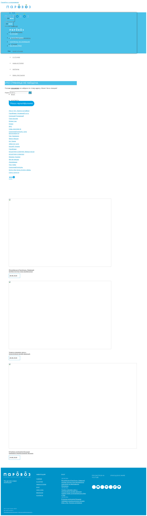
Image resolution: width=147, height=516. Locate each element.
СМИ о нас (40, 490)
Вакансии (39, 492)
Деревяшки (13, 162)
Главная (14, 26)
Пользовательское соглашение (11, 512)
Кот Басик (12, 141)
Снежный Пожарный (16, 116)
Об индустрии (16, 46)
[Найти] (30, 92)
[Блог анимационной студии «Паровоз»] (19, 9)
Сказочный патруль (16, 167)
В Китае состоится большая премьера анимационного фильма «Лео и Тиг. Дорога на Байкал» (21, 453)
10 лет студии (18, 51)
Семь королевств (15, 129)
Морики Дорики (14, 157)
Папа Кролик (13, 118)
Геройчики (12, 149)
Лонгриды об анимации (20, 42)
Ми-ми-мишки (14, 159)
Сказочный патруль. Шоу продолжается (18, 132)
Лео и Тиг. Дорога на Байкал (19, 111)
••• (10, 177)
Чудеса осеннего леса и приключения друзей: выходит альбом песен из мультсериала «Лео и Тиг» (20, 355)
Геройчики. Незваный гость (19, 113)
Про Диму (12, 165)
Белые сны (13, 121)
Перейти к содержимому (10, 2)
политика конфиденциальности (25, 512)
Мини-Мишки (13, 138)
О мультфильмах (17, 38)
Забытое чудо (14, 144)
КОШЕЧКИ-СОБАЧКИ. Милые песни (21, 151)
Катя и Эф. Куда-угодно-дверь (20, 170)
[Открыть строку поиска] (9, 51)
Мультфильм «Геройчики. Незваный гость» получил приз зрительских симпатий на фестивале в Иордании (21, 272)
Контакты (39, 495)
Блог (13, 94)
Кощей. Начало (14, 146)
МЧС (10, 126)
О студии (14, 34)
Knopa (11, 124)
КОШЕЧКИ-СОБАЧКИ (16, 154)
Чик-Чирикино (14, 136)
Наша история (41, 484)
